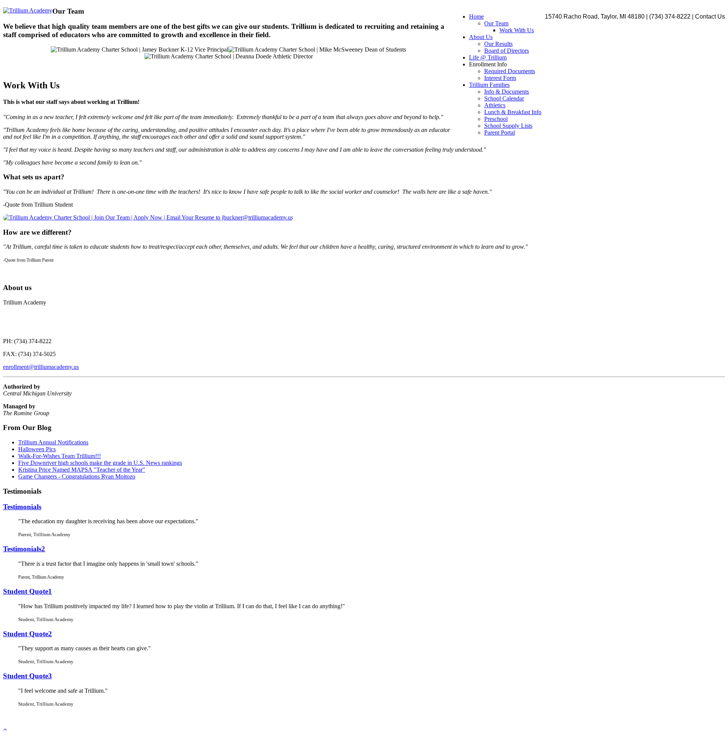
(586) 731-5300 (535, 717)
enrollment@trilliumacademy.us (41, 367)
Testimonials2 (24, 549)
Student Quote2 (27, 634)
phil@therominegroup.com (484, 717)
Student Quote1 (27, 591)
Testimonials (22, 507)
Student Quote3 (27, 676)
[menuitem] (476, 16)
